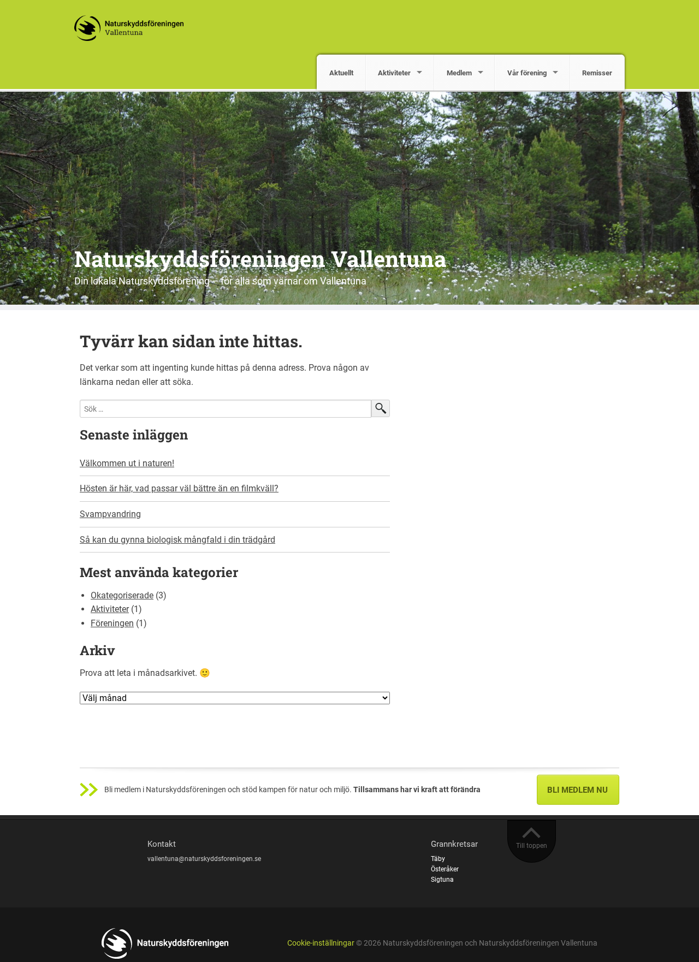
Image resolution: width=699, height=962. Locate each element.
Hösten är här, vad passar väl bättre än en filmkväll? (179, 488)
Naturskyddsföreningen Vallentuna (260, 258)
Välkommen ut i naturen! (127, 463)
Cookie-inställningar (320, 943)
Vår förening (527, 73)
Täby (438, 859)
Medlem (459, 73)
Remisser (597, 73)
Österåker (445, 869)
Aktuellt (341, 73)
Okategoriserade (122, 595)
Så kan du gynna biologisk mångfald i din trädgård (177, 540)
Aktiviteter (394, 73)
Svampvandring (110, 514)
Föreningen (112, 623)
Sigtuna (442, 879)
